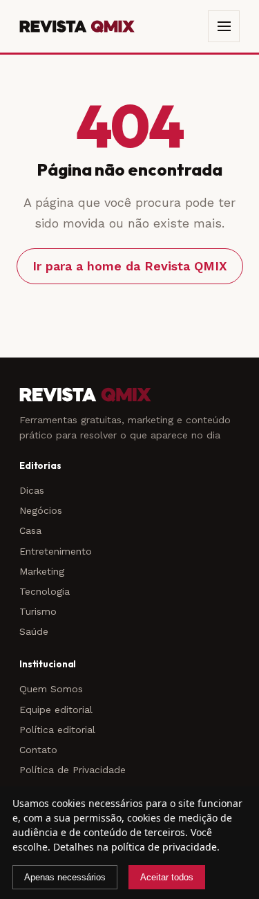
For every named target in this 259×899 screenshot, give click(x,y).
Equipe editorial (56, 709)
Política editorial (57, 729)
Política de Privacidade (72, 769)
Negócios (40, 510)
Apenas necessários (65, 877)
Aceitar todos (166, 877)
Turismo (38, 611)
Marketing (41, 571)
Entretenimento (55, 551)
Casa (30, 530)
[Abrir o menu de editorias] (224, 26)
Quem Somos (51, 688)
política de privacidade (164, 846)
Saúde (33, 631)
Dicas (31, 490)
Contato (38, 749)
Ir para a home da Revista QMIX (129, 266)
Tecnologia (44, 591)
